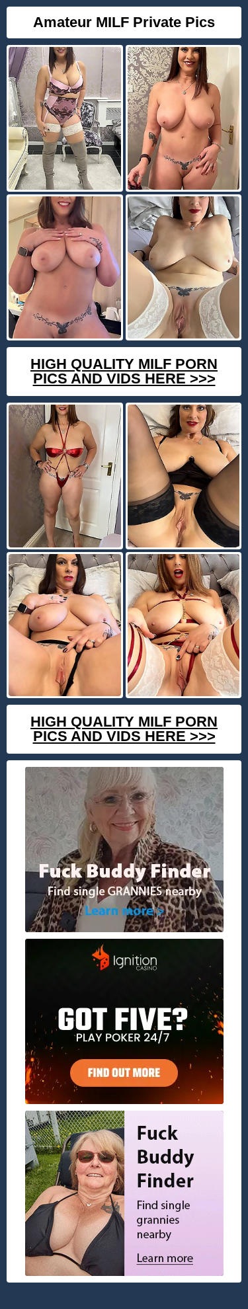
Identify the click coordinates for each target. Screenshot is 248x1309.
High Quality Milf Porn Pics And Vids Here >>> (124, 371)
